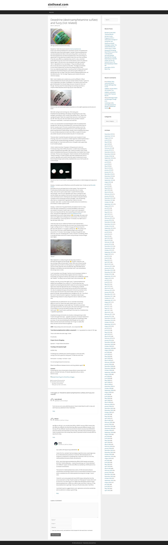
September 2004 (109, 432)
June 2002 (107, 486)
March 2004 (108, 444)
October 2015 (108, 202)
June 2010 (107, 330)
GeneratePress (92, 543)
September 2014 (109, 228)
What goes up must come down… (59, 384)
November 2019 (109, 134)
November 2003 (109, 452)
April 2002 (107, 490)
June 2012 (107, 282)
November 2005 (109, 410)
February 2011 (108, 314)
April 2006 (107, 400)
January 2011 (108, 316)
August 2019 (108, 138)
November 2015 (109, 200)
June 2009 (107, 354)
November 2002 (109, 476)
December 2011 (109, 294)
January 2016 (108, 196)
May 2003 (107, 464)
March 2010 (108, 336)
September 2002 (109, 480)
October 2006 (108, 388)
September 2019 (109, 136)
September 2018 (109, 158)
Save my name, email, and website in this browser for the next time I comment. (72, 530)
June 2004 (107, 438)
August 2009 (108, 350)
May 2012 (107, 284)
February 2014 (108, 242)
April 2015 (107, 214)
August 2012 (108, 278)
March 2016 (108, 192)
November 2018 (109, 154)
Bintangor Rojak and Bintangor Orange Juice (111, 99)
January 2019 (108, 150)
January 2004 (108, 448)
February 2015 (108, 218)
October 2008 (108, 370)
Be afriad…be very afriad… (57, 383)
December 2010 (109, 318)
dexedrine (54, 381)
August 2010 (108, 326)
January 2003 (108, 472)
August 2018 (108, 160)
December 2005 (109, 408)
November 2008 (109, 368)
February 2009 (108, 362)
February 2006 (108, 404)
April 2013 (107, 262)
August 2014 (108, 230)
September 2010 (109, 324)
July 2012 (107, 280)
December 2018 (109, 152)
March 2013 (108, 264)
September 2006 (109, 390)
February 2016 (108, 194)
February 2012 (108, 290)
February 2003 (108, 470)
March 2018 (108, 168)
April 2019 (107, 144)
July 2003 (107, 460)
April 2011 (107, 310)
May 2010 (107, 332)
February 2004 (108, 446)
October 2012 (108, 274)
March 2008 (108, 384)
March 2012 (108, 288)
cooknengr (107, 103)
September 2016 (109, 180)
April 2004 (107, 442)
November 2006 (109, 386)
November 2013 (109, 248)
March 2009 (108, 360)
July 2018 (107, 162)
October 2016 (108, 178)
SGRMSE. (107, 88)
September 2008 (109, 372)
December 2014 (109, 222)
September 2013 (109, 252)
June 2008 (107, 378)
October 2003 (108, 454)
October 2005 (108, 412)
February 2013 (108, 266)
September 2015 (109, 204)
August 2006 (108, 392)
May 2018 (107, 166)
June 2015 (107, 210)
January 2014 (108, 244)
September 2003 (109, 456)
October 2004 (108, 430)
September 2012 (109, 276)
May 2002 (107, 488)
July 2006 (107, 394)
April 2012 (107, 286)
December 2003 (109, 450)
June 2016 (107, 186)
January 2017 (108, 172)
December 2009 (109, 342)
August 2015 (108, 206)
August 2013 (108, 254)
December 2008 (109, 366)
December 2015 (109, 198)
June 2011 (107, 306)
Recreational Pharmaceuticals (58, 380)
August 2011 (108, 302)
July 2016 (107, 184)
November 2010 (109, 320)
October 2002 (108, 478)
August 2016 (108, 182)
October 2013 (108, 250)
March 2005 (108, 420)
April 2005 (107, 418)
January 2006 (108, 406)
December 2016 (109, 174)
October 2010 (108, 322)
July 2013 (107, 256)
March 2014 (108, 240)
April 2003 (107, 466)
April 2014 (107, 238)
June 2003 (107, 462)
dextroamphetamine (75, 49)
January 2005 (108, 424)
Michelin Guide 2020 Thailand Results (110, 94)
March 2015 (108, 216)
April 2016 (107, 190)
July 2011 (107, 304)
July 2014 (107, 232)
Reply (54, 411)
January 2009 (108, 364)
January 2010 (108, 340)
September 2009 (109, 348)
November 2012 (109, 272)
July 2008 (107, 376)
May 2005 (107, 416)
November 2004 (109, 428)
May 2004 (107, 440)
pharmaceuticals (60, 381)
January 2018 (108, 170)
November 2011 (109, 296)
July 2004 (107, 436)
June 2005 (107, 414)
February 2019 (108, 148)
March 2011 (108, 312)
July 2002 (107, 484)
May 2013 (107, 260)
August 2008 (108, 374)
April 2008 (107, 382)
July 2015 (107, 208)
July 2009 (107, 352)
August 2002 (108, 482)
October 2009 (108, 346)
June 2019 (107, 140)
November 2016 (109, 176)
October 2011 (108, 298)
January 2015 (108, 220)
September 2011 (109, 300)
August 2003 (108, 458)
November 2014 (109, 224)
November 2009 (109, 344)
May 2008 (107, 380)
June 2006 (107, 396)
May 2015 (107, 212)
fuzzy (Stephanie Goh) (75, 213)
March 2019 (108, 146)
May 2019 (107, 142)
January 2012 (108, 292)
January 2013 (108, 268)
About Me (51, 12)
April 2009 (107, 358)
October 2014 (108, 226)
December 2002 (109, 474)
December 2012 (109, 270)
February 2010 (108, 338)
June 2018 (107, 164)
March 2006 (108, 402)
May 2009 (107, 356)
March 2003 (108, 468)
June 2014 (107, 234)
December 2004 (109, 426)
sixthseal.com (58, 4)
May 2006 (107, 398)
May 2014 (107, 236)
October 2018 (108, 156)
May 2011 (107, 308)
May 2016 (107, 188)
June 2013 (107, 258)
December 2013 (109, 246)
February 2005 (108, 422)
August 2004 (108, 434)
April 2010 (107, 334)
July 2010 (107, 328)
